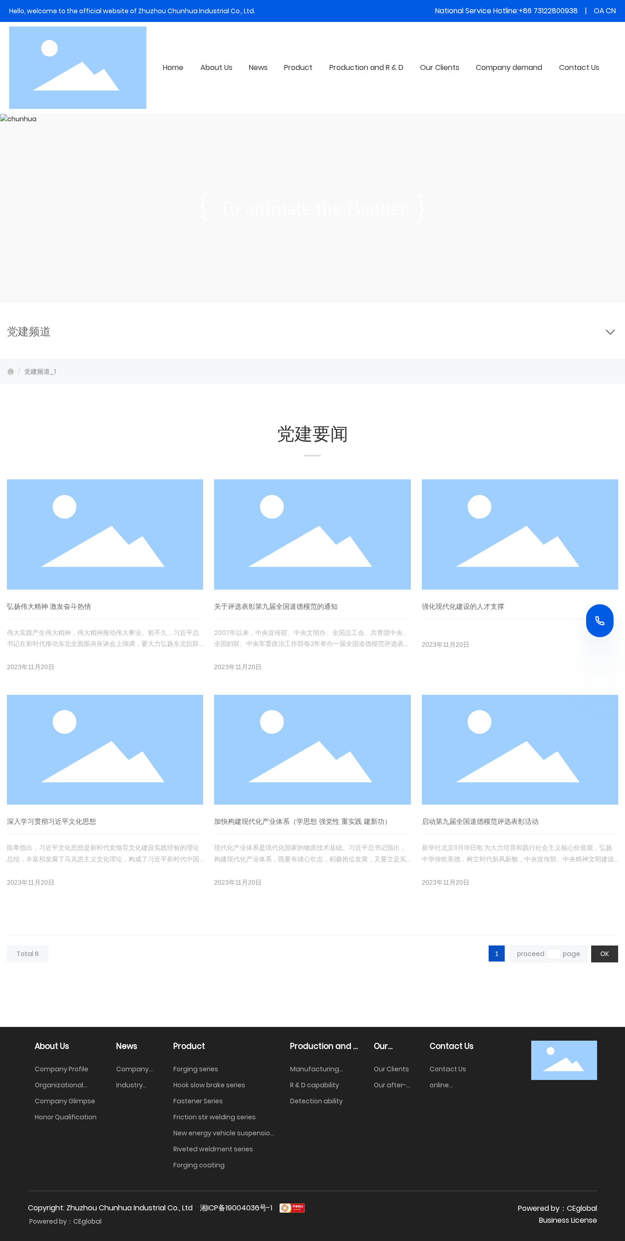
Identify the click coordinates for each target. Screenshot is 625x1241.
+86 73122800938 (548, 11)
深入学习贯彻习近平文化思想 (51, 821)
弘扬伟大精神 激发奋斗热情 (49, 606)
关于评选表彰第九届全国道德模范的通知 (276, 606)
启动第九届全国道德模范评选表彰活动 (480, 821)
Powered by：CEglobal (65, 1221)
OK (604, 953)
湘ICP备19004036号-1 (236, 1208)
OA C (602, 11)
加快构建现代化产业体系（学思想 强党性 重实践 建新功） (302, 821)
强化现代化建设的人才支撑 (463, 606)
